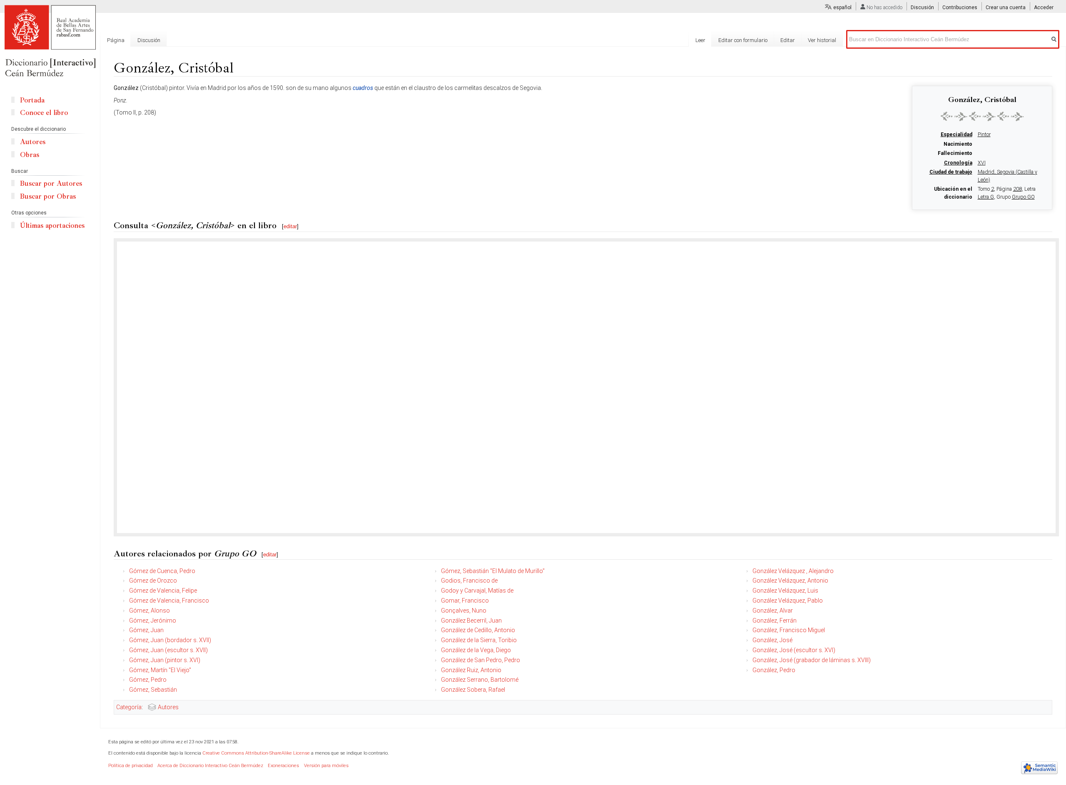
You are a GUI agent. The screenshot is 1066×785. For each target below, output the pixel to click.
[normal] (982, 116)
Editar (787, 40)
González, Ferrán (774, 620)
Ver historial (822, 40)
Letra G (986, 197)
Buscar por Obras (48, 196)
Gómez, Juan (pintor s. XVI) (164, 660)
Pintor (984, 134)
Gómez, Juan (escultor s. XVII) (168, 650)
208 (1017, 189)
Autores (168, 707)
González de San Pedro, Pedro (480, 660)
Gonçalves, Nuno (463, 610)
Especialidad (956, 134)
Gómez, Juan (146, 630)
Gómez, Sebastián (153, 689)
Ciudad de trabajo (950, 172)
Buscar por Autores (51, 183)
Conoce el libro (44, 112)
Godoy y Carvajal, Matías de (477, 590)
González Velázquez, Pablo (787, 600)
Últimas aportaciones (52, 225)
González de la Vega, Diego (476, 650)
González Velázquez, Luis (785, 590)
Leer (700, 40)
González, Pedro (773, 670)
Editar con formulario (742, 40)
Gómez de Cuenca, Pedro (162, 571)
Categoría (129, 707)
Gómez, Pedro (148, 679)
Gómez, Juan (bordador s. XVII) (170, 640)
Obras (29, 154)
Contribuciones (959, 7)
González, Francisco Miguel (788, 630)
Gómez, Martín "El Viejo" (160, 670)
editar (290, 226)
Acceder (1044, 7)
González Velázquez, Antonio (790, 580)
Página (116, 40)
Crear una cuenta (1006, 7)
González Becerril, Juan (471, 620)
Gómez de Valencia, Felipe (163, 590)
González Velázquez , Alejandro (793, 571)
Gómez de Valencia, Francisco (169, 600)
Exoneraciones (283, 765)
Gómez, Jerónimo (152, 620)
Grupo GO (1023, 197)
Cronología (958, 163)
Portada (32, 100)
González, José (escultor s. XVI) (793, 650)
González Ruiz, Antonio (471, 670)
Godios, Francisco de (469, 580)
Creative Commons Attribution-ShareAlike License (256, 753)
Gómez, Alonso (149, 610)
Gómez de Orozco (153, 580)
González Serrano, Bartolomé (479, 679)
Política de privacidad (130, 765)
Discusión (922, 7)
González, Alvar (772, 610)
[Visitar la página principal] (50, 41)
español (842, 7)
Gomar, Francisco (465, 600)
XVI (982, 163)
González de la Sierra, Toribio (479, 640)
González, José (772, 640)
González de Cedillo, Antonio (478, 630)
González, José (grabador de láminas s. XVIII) (811, 660)
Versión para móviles (326, 765)
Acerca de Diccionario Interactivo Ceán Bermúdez (210, 765)
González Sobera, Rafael (473, 689)
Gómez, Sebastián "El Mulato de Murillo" (493, 571)
